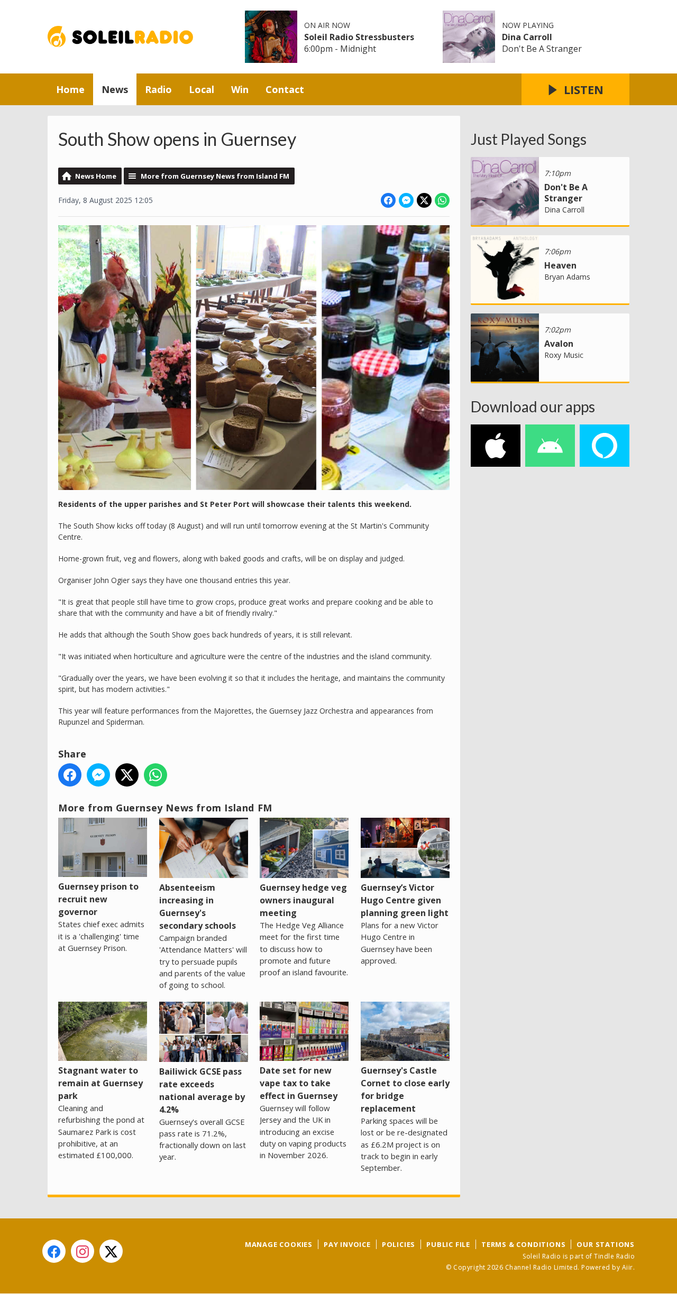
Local (201, 89)
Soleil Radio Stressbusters (359, 37)
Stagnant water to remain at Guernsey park (100, 1083)
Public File (448, 1244)
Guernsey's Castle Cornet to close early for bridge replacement (405, 1089)
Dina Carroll (527, 37)
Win (240, 89)
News (115, 89)
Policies (398, 1244)
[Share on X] (424, 200)
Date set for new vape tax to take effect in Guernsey (298, 1083)
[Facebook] (54, 1251)
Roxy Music (563, 355)
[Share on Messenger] (406, 200)
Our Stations (606, 1244)
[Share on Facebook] (388, 200)
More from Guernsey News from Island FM (215, 176)
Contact (285, 89)
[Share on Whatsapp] (442, 200)
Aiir (627, 1267)
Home (70, 89)
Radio (158, 89)
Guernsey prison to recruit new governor (98, 899)
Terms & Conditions (523, 1244)
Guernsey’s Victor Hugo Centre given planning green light (405, 900)
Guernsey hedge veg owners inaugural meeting (303, 900)
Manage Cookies (279, 1244)
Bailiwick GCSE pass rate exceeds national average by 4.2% (202, 1090)
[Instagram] (82, 1251)
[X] (111, 1251)
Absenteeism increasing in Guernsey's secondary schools (197, 906)
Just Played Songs (529, 139)
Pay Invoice (347, 1244)
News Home (95, 176)
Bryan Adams (567, 277)
